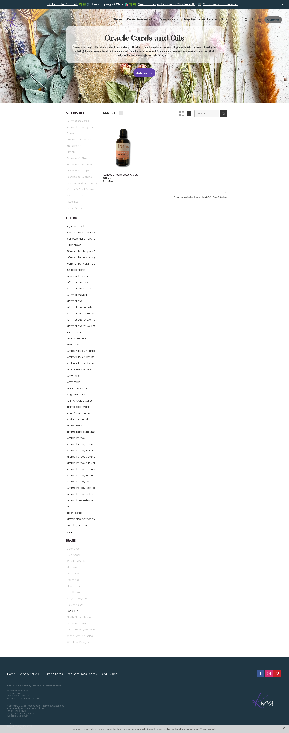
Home (118, 19)
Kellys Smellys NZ (140, 19)
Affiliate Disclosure (16, 711)
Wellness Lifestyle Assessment (23, 698)
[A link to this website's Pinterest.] (277, 673)
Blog (225, 19)
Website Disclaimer (17, 716)
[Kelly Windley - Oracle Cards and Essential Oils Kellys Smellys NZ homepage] (34, 19)
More (69, 533)
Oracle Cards (169, 19)
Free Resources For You (200, 19)
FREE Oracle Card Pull (62, 4)
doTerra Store (14, 693)
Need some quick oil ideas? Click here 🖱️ (166, 4)
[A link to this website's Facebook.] (260, 673)
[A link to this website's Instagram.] (269, 673)
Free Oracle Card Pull (18, 696)
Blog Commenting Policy (20, 713)
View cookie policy (209, 729)
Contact (273, 19)
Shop (236, 19)
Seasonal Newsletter (18, 691)
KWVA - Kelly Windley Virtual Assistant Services (34, 686)
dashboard (34, 706)
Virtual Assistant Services (220, 4)
